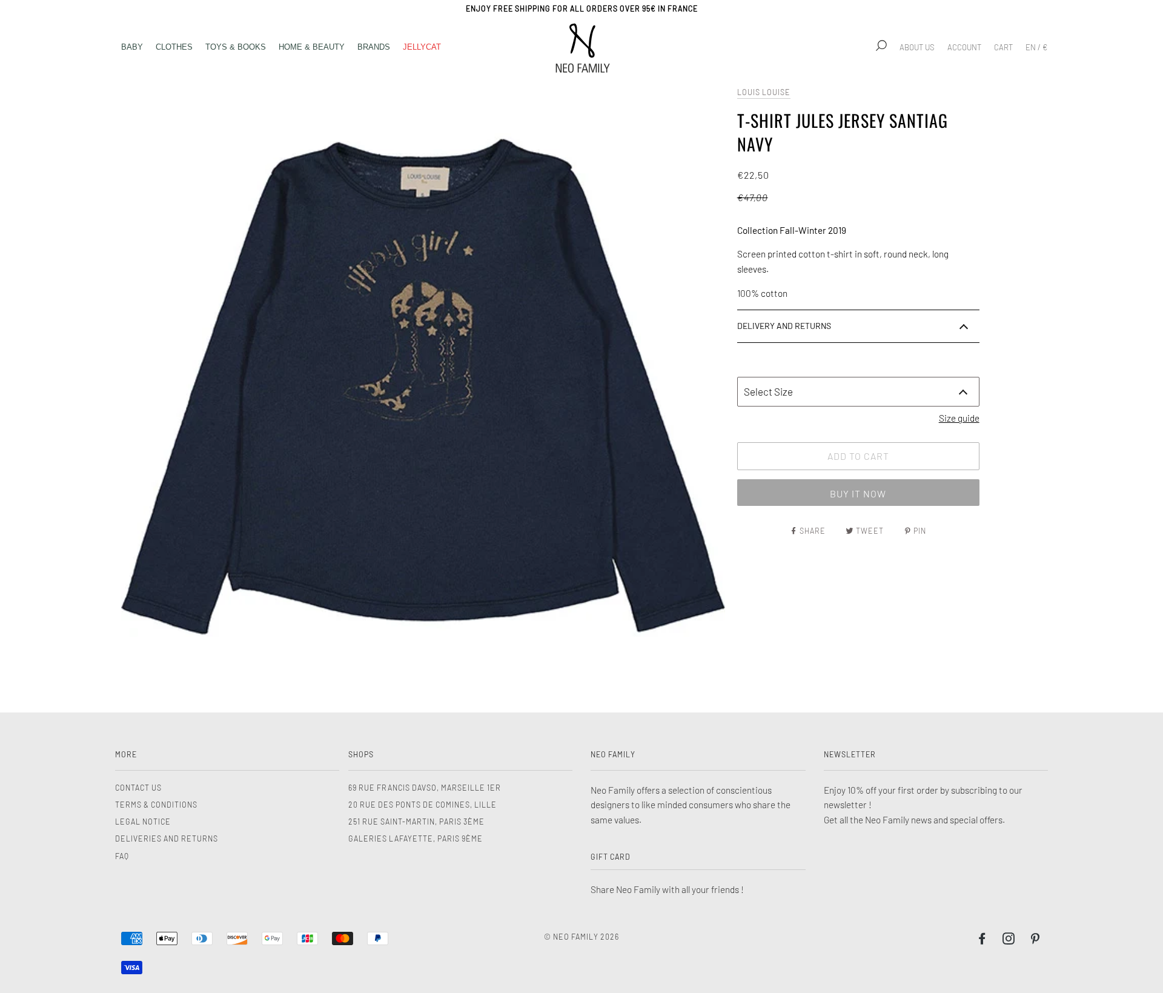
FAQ (122, 856)
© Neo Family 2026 (581, 936)
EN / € (1036, 47)
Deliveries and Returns (166, 838)
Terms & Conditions (156, 804)
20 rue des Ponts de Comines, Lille (422, 804)
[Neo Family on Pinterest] (1035, 940)
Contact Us (138, 787)
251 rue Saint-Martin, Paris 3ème (416, 821)
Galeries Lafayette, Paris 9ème (415, 838)
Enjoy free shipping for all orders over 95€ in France (582, 8)
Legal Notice (143, 821)
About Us (917, 47)
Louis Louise (763, 92)
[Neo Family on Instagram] (1008, 940)
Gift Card (611, 856)
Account (964, 47)
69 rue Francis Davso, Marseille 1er (424, 787)
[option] (423, 386)
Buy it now (858, 493)
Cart (1003, 47)
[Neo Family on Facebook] (982, 940)
